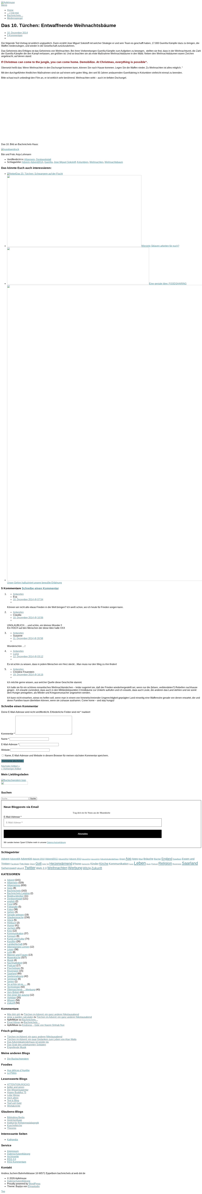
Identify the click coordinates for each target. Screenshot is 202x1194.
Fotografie (12, 906)
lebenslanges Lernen (18, 947)
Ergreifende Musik (16, 1047)
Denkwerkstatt (43, 159)
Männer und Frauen (17, 955)
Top (3, 1191)
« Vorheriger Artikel (11, 768)
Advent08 (15, 858)
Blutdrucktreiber (15, 896)
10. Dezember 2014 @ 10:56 (28, 617)
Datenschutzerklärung (56, 842)
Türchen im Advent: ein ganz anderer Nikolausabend (51, 1014)
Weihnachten (96, 162)
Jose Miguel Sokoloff (65, 162)
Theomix (11, 1128)
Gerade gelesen (15, 914)
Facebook (14, 864)
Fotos (10, 909)
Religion (165, 863)
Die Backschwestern (18, 1059)
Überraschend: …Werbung (21, 989)
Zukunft (96, 868)
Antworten (18, 594)
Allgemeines (13, 885)
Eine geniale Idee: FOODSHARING (167, 283)
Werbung (75, 868)
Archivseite (13, 1156)
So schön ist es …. (17, 984)
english (11, 901)
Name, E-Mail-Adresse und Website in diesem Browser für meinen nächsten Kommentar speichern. (57, 755)
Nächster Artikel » (10, 766)
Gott (38, 863)
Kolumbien (82, 162)
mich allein (12, 1098)
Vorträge (11, 997)
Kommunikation (119, 863)
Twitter (30, 868)
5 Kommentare (14, 35)
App (128, 858)
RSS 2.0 (11, 1159)
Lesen (10, 949)
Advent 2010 (39, 859)
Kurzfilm (11, 941)
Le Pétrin (12, 1073)
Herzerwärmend (60, 863)
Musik (148, 864)
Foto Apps (24, 864)
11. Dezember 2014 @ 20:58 (28, 638)
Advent (25, 162)
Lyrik (9, 952)
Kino (9, 931)
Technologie (13, 987)
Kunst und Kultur (16, 939)
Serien (10, 981)
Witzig (87, 868)
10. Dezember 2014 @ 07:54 (28, 599)
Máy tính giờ (13, 1014)
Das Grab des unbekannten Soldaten (26, 1044)
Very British (13, 992)
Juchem (11, 928)
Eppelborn (177, 859)
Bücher (157, 859)
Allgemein (29, 159)
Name (5, 739)
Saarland (190, 863)
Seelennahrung (15, 976)
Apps (135, 858)
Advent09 (26, 858)
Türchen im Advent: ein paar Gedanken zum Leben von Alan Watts (41, 1039)
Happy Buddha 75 (16, 1092)
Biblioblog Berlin (16, 1117)
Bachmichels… (15, 15)
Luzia (16, 654)
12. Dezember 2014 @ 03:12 (28, 656)
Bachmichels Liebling (18, 893)
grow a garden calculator (20, 1017)
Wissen (11, 1000)
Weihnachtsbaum (114, 162)
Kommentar (8, 733)
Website (5, 750)
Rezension (177, 864)
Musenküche (14, 957)
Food (10, 904)
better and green (15, 1087)
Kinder (94, 863)
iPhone (77, 863)
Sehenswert (8, 868)
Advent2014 (36, 162)
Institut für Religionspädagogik (23, 1123)
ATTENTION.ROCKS (18, 1084)
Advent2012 (63, 859)
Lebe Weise (13, 1095)
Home (10, 10)
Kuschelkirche (14, 1125)
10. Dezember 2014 (17, 32)
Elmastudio (34, 1186)
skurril (20, 868)
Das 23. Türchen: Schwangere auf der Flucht (39, 173)
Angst (122, 859)
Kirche (103, 863)
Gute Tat (45, 864)
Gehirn (10, 912)
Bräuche (148, 858)
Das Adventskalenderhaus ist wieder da (28, 1042)
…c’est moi (13, 13)
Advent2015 (95, 859)
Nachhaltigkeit (14, 963)
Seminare (12, 979)
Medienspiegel (15, 18)
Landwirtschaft (14, 944)
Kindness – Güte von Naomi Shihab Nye (43, 1025)
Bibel (141, 859)
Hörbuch (11, 922)
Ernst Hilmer (13, 1022)
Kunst (131, 864)
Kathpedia (12, 1139)
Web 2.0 (41, 868)
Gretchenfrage (14, 1120)
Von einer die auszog (18, 995)
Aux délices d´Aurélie (18, 1070)
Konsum (11, 936)
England (166, 858)
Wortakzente (13, 1106)
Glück (32, 864)
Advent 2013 (75, 859)
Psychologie (13, 968)
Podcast (154, 864)
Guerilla (48, 162)
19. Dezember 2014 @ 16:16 (28, 674)
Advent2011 (51, 859)
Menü (4, 5)
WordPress (34, 1183)
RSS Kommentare (16, 1162)
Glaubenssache (15, 917)
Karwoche (86, 864)
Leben (140, 863)
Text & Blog (13, 1100)
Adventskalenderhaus (109, 859)
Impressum (13, 1151)
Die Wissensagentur (17, 1090)
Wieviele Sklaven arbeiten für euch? (160, 246)
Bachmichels (14, 890)
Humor (10, 925)
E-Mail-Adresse (10, 744)
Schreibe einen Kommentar (40, 588)
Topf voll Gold (14, 1103)
